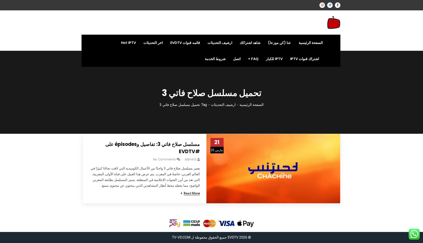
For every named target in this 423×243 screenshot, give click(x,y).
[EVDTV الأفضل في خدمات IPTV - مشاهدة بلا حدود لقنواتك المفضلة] (333, 22)
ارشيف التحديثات (223, 105)
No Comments (164, 159)
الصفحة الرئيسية (251, 105)
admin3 (190, 159)
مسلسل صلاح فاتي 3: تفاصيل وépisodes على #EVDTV (152, 148)
